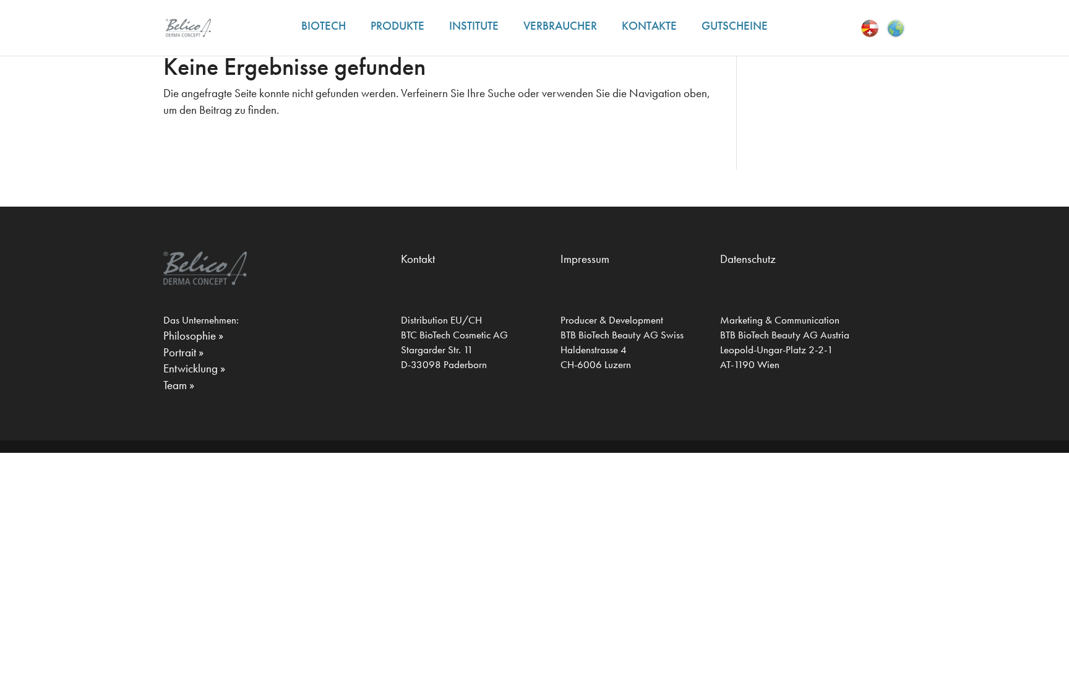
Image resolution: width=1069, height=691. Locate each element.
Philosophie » (193, 335)
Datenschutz (748, 259)
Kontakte (649, 25)
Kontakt (418, 259)
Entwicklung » (194, 368)
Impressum (584, 259)
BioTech (323, 25)
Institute (474, 25)
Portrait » (183, 352)
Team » (178, 385)
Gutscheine (735, 25)
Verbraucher (560, 25)
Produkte (397, 25)
